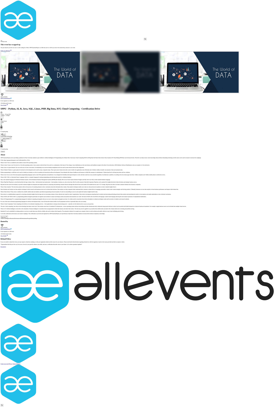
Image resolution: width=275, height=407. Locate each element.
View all (2, 151)
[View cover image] (40, 72)
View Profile (3, 105)
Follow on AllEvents (5, 50)
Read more (3, 217)
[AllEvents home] (72, 39)
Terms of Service (16, 363)
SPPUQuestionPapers (5, 98)
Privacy (10, 363)
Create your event (5, 363)
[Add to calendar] (2, 117)
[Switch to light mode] (145, 39)
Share (4, 134)
